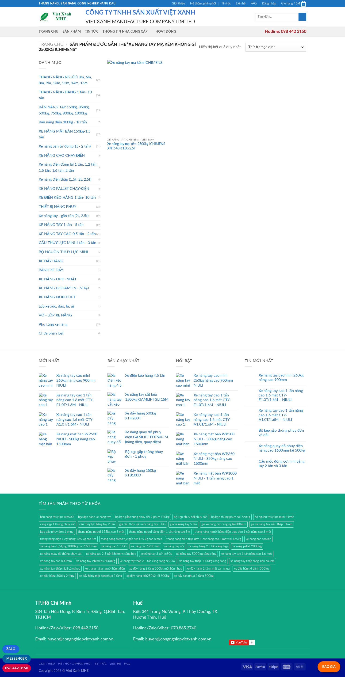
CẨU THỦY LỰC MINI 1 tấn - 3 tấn (67, 243)
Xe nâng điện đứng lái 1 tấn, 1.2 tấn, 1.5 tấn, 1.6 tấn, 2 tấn (68, 167)
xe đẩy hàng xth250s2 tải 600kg (147, 575)
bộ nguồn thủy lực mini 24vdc (274, 517)
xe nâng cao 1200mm (145, 546)
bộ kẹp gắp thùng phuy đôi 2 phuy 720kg (142, 517)
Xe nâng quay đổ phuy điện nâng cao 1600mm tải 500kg (282, 448)
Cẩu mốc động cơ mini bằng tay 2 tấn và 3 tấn (281, 464)
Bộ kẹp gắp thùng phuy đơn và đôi (281, 433)
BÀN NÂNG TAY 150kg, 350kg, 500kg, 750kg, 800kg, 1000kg (64, 110)
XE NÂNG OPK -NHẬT (58, 279)
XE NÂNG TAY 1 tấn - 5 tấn (61, 225)
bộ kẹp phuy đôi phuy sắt (190, 517)
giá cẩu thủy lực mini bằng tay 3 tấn (142, 524)
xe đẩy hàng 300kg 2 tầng (57, 575)
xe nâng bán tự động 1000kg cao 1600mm (68, 546)
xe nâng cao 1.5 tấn (113, 546)
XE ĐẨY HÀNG (51, 261)
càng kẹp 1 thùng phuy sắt (57, 524)
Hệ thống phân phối (203, 3)
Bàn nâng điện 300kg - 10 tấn (63, 122)
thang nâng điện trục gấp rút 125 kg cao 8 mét (131, 539)
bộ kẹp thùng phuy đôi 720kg (230, 517)
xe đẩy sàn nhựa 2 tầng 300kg (194, 575)
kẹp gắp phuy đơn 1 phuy (56, 531)
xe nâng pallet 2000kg (247, 546)
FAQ (254, 3)
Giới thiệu (178, 3)
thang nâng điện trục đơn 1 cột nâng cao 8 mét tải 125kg (203, 539)
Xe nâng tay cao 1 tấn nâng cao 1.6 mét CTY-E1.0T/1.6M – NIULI (281, 395)
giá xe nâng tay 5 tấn (183, 524)
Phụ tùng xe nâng (53, 324)
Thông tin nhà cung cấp (125, 31)
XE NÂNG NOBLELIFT (57, 297)
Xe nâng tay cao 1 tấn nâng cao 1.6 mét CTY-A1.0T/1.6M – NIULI (281, 415)
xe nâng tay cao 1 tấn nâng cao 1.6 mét (246, 553)
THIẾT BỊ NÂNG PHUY (57, 207)
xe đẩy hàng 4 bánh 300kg (251, 568)
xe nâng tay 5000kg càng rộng (196, 553)
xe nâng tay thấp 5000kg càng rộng (202, 561)
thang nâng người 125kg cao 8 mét (101, 531)
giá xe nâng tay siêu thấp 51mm (271, 524)
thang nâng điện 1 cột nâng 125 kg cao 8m (68, 539)
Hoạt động (166, 31)
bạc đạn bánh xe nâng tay (94, 517)
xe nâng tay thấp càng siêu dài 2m (252, 561)
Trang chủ (48, 31)
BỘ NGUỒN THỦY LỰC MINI (63, 252)
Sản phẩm (72, 31)
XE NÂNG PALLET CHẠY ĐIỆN (64, 188)
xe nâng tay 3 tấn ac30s (156, 553)
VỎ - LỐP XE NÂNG (55, 315)
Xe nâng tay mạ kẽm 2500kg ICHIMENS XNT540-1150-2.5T (136, 146)
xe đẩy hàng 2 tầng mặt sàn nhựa (208, 568)
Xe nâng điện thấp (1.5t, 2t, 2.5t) (65, 179)
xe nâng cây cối (174, 546)
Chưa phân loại (51, 333)
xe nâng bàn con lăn (258, 539)
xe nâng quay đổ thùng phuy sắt (61, 553)
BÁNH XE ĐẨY (51, 270)
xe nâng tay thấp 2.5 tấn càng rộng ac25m (147, 561)
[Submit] (302, 17)
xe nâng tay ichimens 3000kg (95, 561)
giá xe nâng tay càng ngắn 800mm (223, 524)
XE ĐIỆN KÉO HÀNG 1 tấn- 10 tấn (67, 197)
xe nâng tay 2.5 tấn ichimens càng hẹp (111, 553)
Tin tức (226, 3)
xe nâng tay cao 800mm (56, 561)
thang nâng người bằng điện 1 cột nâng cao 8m (159, 531)
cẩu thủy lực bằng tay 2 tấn (97, 524)
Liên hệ (240, 3)
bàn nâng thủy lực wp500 (57, 517)
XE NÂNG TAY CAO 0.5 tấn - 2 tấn (67, 234)
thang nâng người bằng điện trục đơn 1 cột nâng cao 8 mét (233, 531)
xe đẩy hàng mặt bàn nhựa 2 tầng (100, 575)
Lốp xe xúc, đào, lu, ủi (56, 306)
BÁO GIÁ (329, 667)
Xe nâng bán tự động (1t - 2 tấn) (65, 146)
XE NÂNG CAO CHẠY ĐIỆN (62, 155)
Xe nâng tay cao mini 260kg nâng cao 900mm (281, 377)
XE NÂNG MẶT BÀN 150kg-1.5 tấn (64, 134)
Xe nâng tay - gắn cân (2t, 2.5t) (63, 216)
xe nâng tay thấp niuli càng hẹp (60, 568)
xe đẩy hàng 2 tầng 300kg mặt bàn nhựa (155, 568)
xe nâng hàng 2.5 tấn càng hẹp (208, 546)
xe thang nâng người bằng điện (105, 568)
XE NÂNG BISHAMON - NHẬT (64, 288)
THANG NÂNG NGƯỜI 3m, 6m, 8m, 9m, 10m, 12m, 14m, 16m (65, 80)
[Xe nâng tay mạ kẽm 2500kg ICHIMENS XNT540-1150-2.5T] (139, 98)
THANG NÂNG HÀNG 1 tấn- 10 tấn (65, 95)
